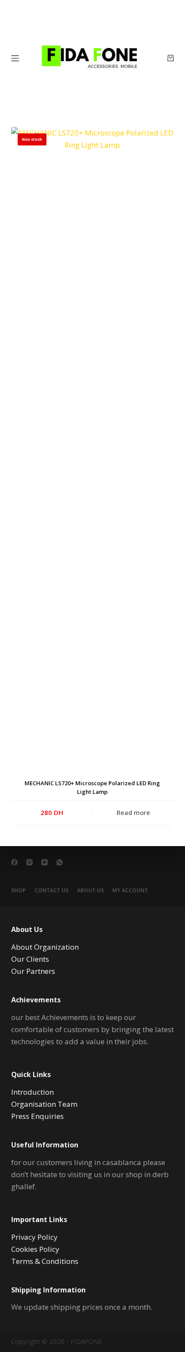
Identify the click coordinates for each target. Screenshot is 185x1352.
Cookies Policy (35, 1249)
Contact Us (51, 890)
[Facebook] (14, 862)
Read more (133, 812)
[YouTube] (44, 862)
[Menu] (15, 58)
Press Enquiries (37, 1116)
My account (130, 890)
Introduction (32, 1092)
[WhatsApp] (59, 862)
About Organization (45, 947)
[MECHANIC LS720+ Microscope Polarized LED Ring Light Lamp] (92, 450)
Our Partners (33, 971)
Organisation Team (44, 1104)
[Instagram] (29, 862)
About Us (90, 890)
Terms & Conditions (44, 1261)
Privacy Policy (34, 1237)
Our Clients (30, 959)
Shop (18, 890)
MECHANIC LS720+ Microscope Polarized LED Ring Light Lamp (92, 787)
